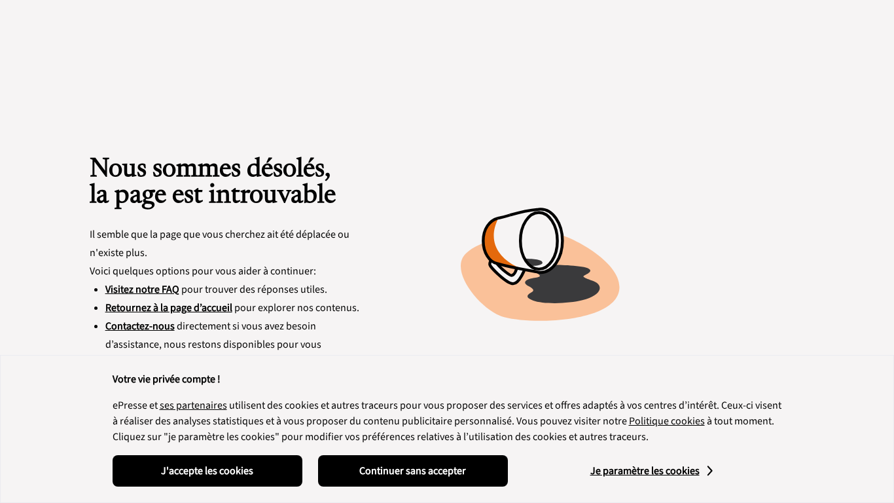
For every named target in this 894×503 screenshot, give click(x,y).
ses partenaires (193, 405)
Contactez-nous (140, 326)
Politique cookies (667, 421)
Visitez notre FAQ (142, 289)
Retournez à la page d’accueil (168, 308)
